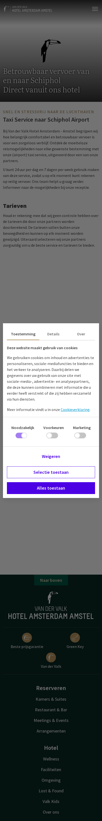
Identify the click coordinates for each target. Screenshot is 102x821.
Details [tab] (53, 333)
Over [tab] (81, 333)
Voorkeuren (53, 427)
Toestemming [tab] (23, 333)
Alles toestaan (51, 488)
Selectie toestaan (51, 472)
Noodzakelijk (22, 427)
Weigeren (51, 456)
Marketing (82, 427)
